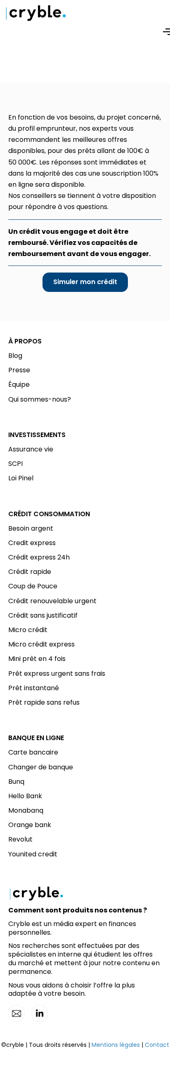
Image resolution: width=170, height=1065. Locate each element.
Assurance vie (30, 449)
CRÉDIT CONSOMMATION (49, 514)
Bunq (16, 781)
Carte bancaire (33, 752)
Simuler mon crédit (85, 282)
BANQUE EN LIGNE (36, 738)
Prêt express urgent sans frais (56, 673)
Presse (19, 370)
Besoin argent (30, 528)
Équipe (19, 384)
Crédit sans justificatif (43, 615)
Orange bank (29, 825)
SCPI (15, 463)
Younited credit (32, 854)
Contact (157, 1045)
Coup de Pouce (32, 586)
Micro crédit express (41, 644)
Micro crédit (27, 630)
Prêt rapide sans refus (44, 702)
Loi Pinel (20, 478)
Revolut (20, 839)
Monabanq (25, 810)
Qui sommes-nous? (39, 399)
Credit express (32, 543)
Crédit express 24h (39, 557)
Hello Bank (25, 796)
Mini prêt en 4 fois (37, 658)
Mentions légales (116, 1045)
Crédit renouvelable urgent (52, 601)
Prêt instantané (33, 688)
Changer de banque (40, 767)
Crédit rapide (29, 571)
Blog (15, 355)
